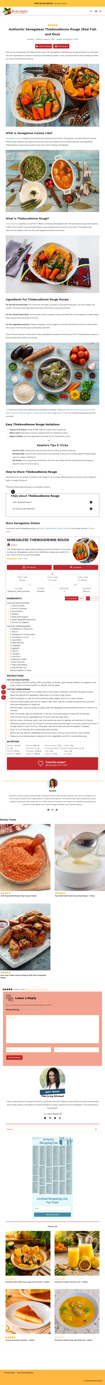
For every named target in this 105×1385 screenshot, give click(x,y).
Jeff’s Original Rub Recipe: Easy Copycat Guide (18, 896)
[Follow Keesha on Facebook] (48, 810)
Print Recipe (62, 46)
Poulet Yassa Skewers (48, 528)
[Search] (96, 1129)
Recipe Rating (12, 1009)
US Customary (71, 598)
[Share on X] (3, 697)
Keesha (31, 39)
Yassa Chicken (63, 528)
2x (92, 598)
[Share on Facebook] (3, 692)
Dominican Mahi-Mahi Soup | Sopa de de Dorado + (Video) (27, 1282)
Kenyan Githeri (63, 413)
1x (88, 598)
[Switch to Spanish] (100, 11)
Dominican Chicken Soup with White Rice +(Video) (73, 1340)
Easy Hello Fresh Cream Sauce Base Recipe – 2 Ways (75, 896)
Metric (81, 598)
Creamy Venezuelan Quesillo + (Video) (20, 1340)
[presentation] (25, 857)
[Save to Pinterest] (3, 687)
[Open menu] (91, 11)
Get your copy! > (51, 3)
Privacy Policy (9, 1373)
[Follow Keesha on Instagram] (52, 810)
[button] (48, 25)
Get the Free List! (52, 1215)
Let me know (51, 765)
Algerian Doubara (73, 410)
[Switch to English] (96, 11)
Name (10, 1050)
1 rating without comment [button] (35, 989)
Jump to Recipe (45, 46)
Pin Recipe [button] (77, 567)
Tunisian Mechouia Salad (42, 413)
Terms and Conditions (25, 1373)
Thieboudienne (12, 224)
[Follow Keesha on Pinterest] (56, 810)
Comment (12, 1017)
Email (58, 1050)
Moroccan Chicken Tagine (21, 413)
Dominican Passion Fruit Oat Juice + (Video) (71, 1282)
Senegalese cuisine (13, 138)
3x (96, 598)
